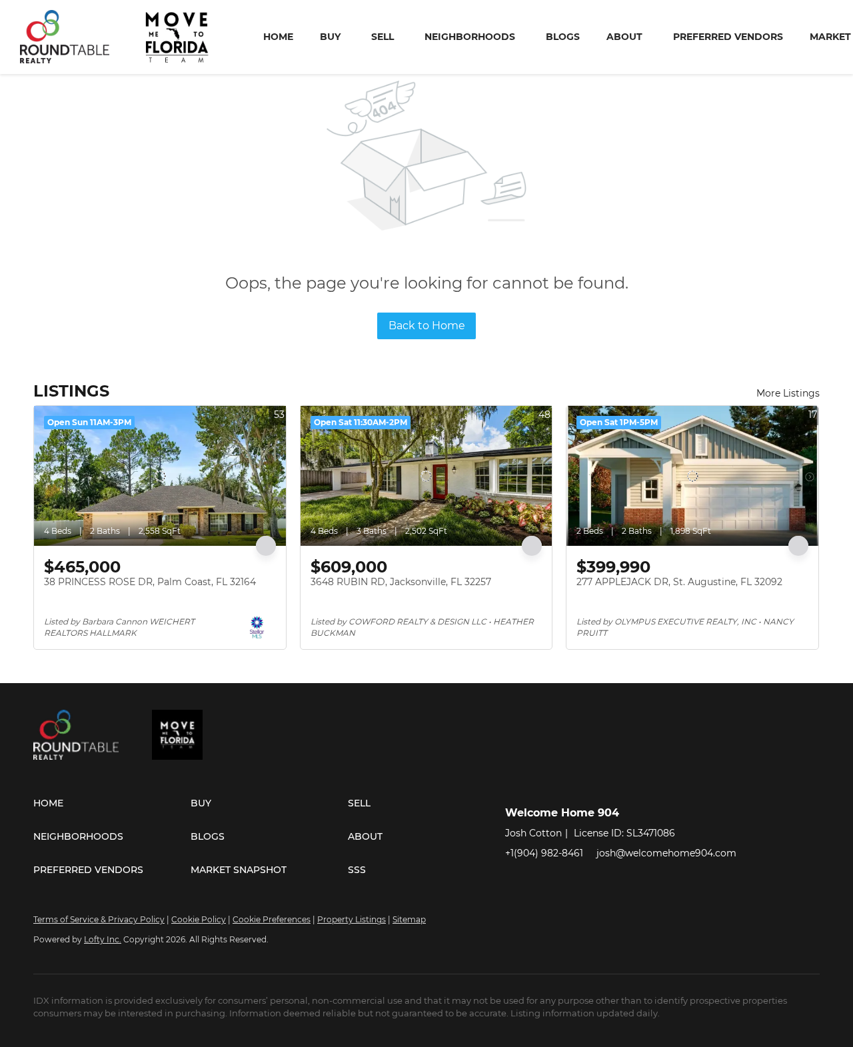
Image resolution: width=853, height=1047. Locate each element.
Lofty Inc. (102, 939)
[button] (112, 803)
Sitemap (409, 919)
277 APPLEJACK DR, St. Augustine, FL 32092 (679, 582)
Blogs (563, 37)
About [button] (624, 37)
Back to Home (427, 325)
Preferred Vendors (728, 37)
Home (278, 37)
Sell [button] (382, 37)
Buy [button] (330, 37)
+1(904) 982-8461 (544, 853)
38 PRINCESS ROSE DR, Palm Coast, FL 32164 (150, 582)
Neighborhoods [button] (470, 37)
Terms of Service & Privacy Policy (99, 919)
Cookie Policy (198, 919)
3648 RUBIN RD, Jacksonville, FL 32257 (401, 582)
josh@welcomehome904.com (666, 853)
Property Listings (351, 919)
